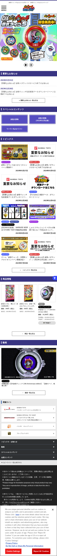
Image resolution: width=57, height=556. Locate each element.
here (17, 515)
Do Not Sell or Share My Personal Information (24, 546)
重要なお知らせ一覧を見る (29, 100)
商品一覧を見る (30, 333)
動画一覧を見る (30, 393)
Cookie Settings (13, 551)
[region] (28, 530)
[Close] (53, 510)
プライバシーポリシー (20, 502)
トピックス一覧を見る (30, 270)
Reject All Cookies (41, 551)
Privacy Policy (11, 543)
